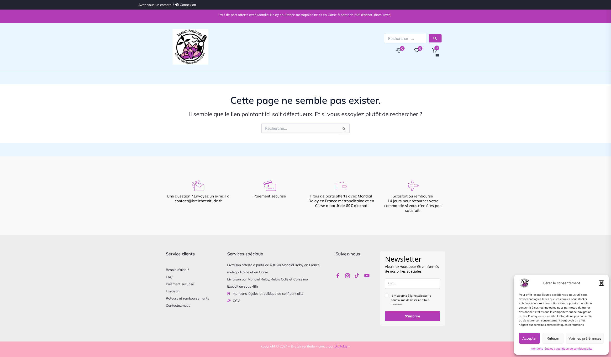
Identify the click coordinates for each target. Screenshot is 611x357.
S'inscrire (412, 316)
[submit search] (435, 38)
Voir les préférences (585, 338)
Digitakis (340, 346)
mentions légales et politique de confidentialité (561, 348)
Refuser (553, 338)
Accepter (529, 338)
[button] (601, 283)
